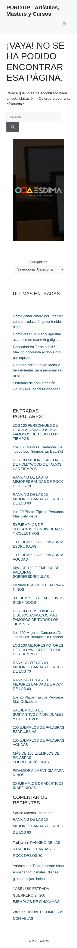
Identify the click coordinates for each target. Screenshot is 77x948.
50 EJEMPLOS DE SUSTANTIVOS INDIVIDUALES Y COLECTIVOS (38, 529)
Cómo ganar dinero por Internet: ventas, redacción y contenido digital (38, 321)
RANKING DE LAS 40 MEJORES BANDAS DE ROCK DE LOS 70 (38, 481)
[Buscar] (12, 127)
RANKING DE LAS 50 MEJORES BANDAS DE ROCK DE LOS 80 (36, 849)
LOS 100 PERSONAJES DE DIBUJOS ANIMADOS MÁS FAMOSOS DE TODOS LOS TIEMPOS (35, 432)
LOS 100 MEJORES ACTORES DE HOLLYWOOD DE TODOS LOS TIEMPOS (38, 464)
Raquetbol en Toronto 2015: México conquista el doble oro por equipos (37, 352)
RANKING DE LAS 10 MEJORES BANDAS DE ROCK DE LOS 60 (38, 499)
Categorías (38, 262)
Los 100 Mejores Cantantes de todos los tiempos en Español (38, 449)
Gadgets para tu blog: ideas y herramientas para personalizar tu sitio (38, 370)
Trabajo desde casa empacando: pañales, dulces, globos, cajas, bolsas (38, 872)
